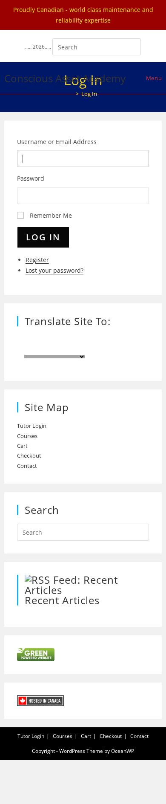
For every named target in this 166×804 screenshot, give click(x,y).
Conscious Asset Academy (65, 78)
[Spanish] (100, 338)
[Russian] (134, 338)
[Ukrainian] (100, 348)
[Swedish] (117, 338)
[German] (126, 338)
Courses (27, 436)
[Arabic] (117, 348)
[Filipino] (109, 348)
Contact (27, 466)
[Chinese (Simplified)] (143, 338)
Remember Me (51, 215)
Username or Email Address (57, 142)
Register (37, 260)
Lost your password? (54, 270)
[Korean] (83, 348)
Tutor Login (31, 425)
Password (30, 178)
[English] (83, 338)
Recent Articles (62, 600)
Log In (43, 237)
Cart (22, 446)
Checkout (29, 455)
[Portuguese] (109, 338)
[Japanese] (92, 348)
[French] (92, 338)
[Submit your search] (132, 45)
